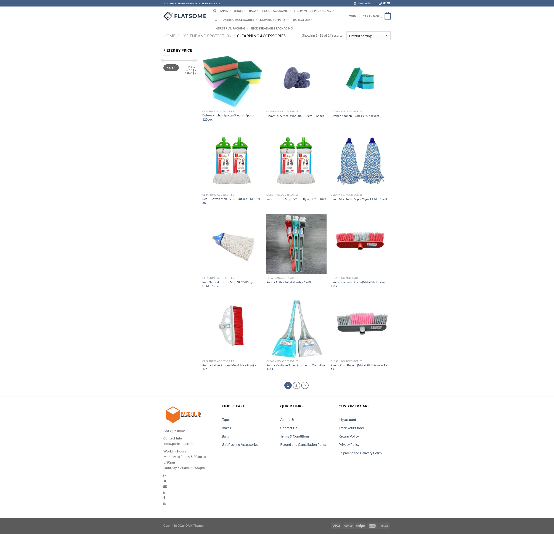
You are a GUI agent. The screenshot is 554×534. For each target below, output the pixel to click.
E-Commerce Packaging (312, 11)
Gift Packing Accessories (234, 19)
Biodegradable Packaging (272, 28)
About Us (287, 419)
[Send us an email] (388, 3)
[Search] (214, 11)
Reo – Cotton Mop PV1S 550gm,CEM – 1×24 (296, 199)
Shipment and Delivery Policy (360, 453)
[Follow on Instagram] (380, 3)
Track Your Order (351, 428)
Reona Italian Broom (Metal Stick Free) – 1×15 (229, 367)
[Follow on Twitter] (384, 3)
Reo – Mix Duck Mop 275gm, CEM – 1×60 (359, 199)
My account (347, 419)
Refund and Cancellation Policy (303, 444)
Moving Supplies (273, 19)
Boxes (238, 11)
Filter (171, 67)
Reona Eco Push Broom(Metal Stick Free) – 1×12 (359, 284)
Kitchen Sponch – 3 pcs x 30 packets (355, 116)
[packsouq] (185, 16)
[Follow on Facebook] (376, 3)
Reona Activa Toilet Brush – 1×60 (288, 282)
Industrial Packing (230, 28)
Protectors (301, 19)
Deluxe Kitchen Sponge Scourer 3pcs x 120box (228, 117)
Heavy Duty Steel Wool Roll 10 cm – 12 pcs (295, 116)
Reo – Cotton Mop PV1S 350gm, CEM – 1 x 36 (231, 201)
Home (169, 35)
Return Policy (349, 436)
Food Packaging (275, 11)
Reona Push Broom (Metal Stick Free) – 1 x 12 (359, 367)
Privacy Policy (349, 444)
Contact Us (288, 428)
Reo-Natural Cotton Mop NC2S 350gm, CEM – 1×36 (228, 284)
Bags (252, 11)
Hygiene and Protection (206, 35)
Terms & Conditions (294, 436)
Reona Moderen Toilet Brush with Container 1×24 (295, 367)
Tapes (223, 11)
